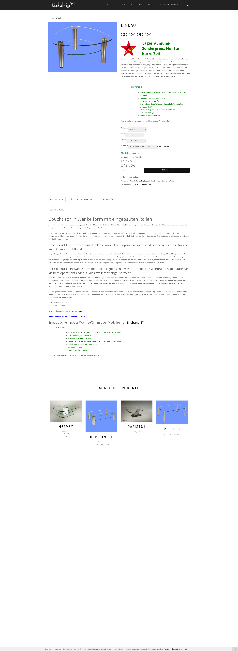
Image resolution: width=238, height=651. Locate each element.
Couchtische (148, 181)
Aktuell (58, 18)
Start (52, 18)
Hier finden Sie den (56, 316)
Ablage (123, 133)
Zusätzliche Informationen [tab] (81, 199)
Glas (149, 185)
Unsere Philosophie (168, 5)
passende (68, 316)
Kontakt (151, 5)
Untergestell (124, 145)
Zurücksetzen (163, 146)
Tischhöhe (124, 139)
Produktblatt (76, 311)
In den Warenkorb (168, 170)
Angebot (135, 185)
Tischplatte (124, 128)
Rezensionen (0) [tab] (106, 199)
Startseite (112, 5)
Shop (124, 5)
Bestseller (139, 181)
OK (186, 649)
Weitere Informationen (173, 649)
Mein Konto (136, 5)
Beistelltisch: (79, 316)
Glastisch (157, 181)
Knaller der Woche (169, 181)
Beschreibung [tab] (57, 199)
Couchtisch (143, 185)
